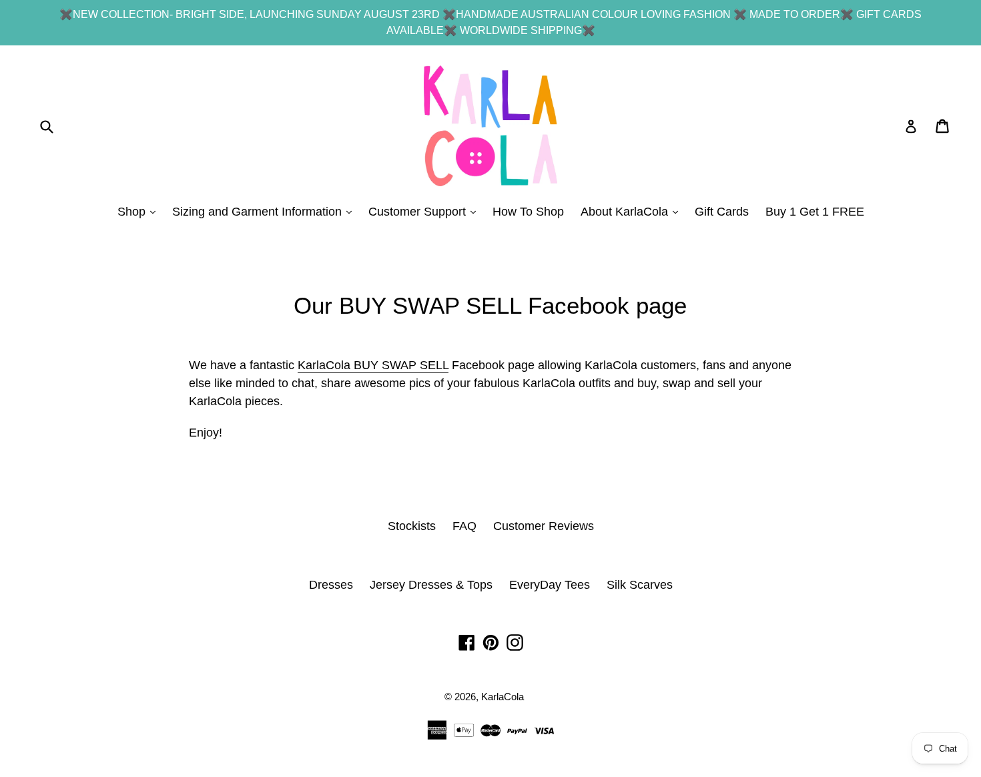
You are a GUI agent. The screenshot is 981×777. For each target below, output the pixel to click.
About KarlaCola (633, 211)
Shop (139, 211)
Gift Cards (722, 211)
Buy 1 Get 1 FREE (814, 211)
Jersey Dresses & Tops (431, 584)
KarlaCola (502, 696)
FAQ (464, 526)
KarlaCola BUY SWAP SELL (373, 365)
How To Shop (528, 211)
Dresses (331, 584)
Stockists (412, 526)
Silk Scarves (640, 584)
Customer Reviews (543, 526)
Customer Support (425, 211)
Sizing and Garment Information (265, 211)
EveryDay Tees (549, 584)
